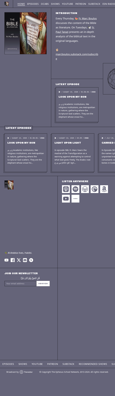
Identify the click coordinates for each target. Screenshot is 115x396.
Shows (55, 3)
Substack (94, 3)
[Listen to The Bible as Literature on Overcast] (85, 189)
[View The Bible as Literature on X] (19, 260)
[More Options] (75, 199)
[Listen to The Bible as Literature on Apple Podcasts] (66, 189)
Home (21, 3)
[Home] (6, 4)
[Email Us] (25, 260)
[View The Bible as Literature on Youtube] (6, 260)
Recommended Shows (93, 364)
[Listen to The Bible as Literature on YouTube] (66, 199)
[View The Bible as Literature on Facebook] (13, 260)
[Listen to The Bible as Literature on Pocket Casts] (94, 189)
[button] (60, 92)
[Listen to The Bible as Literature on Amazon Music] (104, 189)
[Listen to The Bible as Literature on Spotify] (75, 189)
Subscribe (43, 283)
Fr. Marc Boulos (88, 18)
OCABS (45, 3)
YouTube (67, 3)
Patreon (80, 3)
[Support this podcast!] (31, 260)
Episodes (33, 3)
